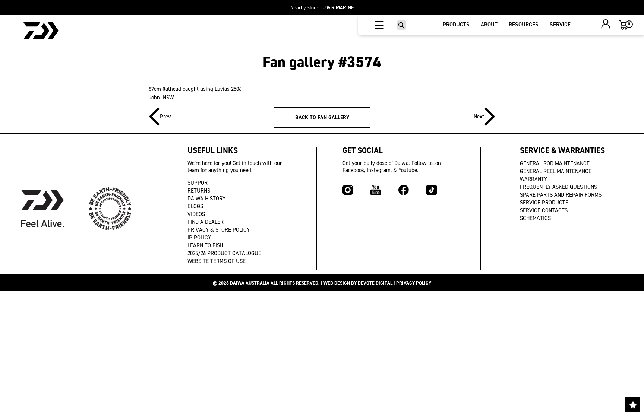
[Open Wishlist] (632, 404)
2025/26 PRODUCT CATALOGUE (224, 253)
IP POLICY (199, 237)
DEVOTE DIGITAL (375, 283)
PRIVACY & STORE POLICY (218, 230)
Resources (524, 24)
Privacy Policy (413, 283)
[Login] (605, 25)
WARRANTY (533, 179)
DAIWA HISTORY (206, 198)
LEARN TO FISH (205, 245)
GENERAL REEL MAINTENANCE (555, 171)
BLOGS (195, 206)
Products (456, 24)
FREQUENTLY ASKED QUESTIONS (558, 187)
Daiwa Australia (249, 283)
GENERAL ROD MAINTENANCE (555, 163)
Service (560, 24)
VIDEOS (196, 214)
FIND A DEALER (205, 222)
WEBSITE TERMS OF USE (216, 261)
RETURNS (198, 190)
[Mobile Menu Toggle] (379, 25)
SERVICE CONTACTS (544, 210)
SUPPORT (199, 183)
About (489, 24)
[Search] (401, 25)
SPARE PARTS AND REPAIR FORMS (561, 195)
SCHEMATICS (535, 218)
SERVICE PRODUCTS (544, 202)
